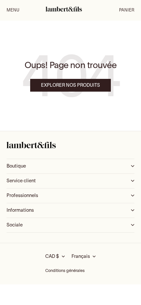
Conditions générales (65, 270)
